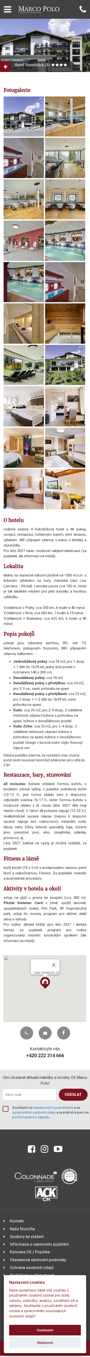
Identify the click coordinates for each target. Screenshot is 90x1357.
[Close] (54, 965)
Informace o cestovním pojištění (39, 1244)
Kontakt (17, 1221)
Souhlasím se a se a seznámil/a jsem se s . (50, 1112)
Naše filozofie (22, 1228)
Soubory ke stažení (27, 1236)
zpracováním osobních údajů (34, 1112)
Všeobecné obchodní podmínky (38, 1259)
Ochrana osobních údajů (32, 1267)
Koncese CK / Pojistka (30, 1251)
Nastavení (45, 1343)
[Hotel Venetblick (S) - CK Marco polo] (24, 116)
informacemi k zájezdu (32, 1117)
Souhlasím (45, 1330)
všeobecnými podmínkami (53, 1108)
